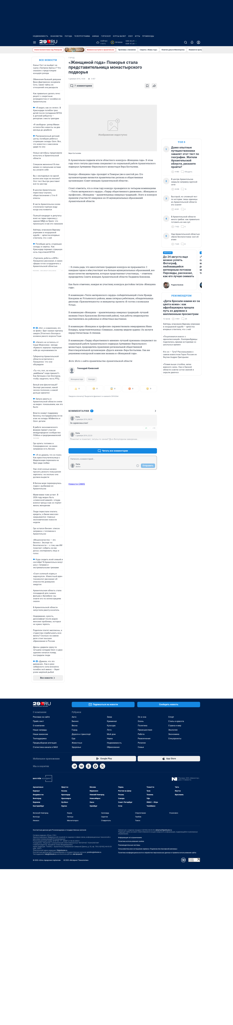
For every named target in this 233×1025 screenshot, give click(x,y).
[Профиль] (198, 42)
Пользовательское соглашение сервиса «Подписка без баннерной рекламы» (147, 849)
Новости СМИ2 (76, 484)
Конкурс (91, 379)
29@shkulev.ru (62, 850)
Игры (137, 36)
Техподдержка (40, 738)
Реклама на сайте (41, 717)
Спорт (171, 717)
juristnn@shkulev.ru (94, 852)
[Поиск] (185, 42)
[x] (102, 766)
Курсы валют (119, 36)
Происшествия (145, 730)
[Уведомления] (192, 42)
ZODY (130, 36)
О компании (38, 725)
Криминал (112, 721)
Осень (141, 721)
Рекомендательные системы (129, 845)
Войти (78, 467)
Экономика (173, 734)
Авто (74, 717)
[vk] (81, 766)
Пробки (117, 42)
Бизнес (75, 721)
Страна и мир (174, 725)
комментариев (83, 85)
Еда (73, 738)
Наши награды (40, 730)
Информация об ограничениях (130, 838)
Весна (74, 725)
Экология (172, 730)
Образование (113, 747)
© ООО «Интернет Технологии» (76, 860)
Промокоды (148, 36)
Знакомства (56, 36)
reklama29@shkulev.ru (163, 830)
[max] (95, 766)
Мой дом (111, 734)
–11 (153, 428)
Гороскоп (106, 36)
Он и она (142, 717)
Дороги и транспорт (81, 734)
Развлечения (144, 738)
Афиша (95, 36)
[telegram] (74, 766)
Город (74, 730)
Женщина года (77, 379)
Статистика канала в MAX (45, 747)
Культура (111, 725)
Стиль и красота (176, 721)
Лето (109, 730)
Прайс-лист (38, 721)
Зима (109, 717)
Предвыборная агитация (44, 743)
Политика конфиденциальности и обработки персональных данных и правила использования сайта (157, 853)
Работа (141, 734)
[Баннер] (74, 49)
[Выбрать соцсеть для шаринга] (154, 86)
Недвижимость (40, 36)
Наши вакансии (40, 734)
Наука (110, 738)
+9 (146, 444)
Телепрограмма (82, 36)
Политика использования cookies (131, 841)
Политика (142, 725)
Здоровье (76, 747)
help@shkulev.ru (50, 854)
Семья (141, 747)
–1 (154, 444)
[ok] (88, 766)
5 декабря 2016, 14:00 (76, 79)
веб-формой (77, 854)
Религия (142, 743)
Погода (68, 36)
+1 (146, 428)
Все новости (48, 60)
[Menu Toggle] (34, 42)
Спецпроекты (174, 738)
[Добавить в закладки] (147, 86)
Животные (77, 743)
